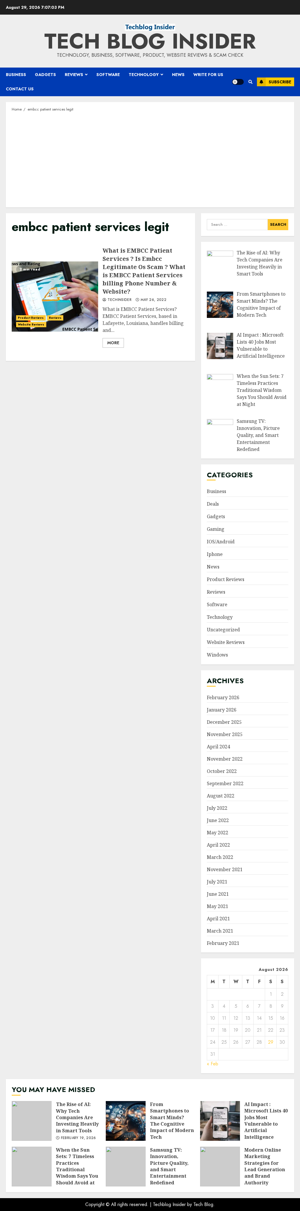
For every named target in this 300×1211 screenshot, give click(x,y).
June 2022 (218, 820)
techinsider (119, 300)
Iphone (215, 554)
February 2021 (223, 943)
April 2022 (218, 845)
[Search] (250, 81)
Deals (213, 504)
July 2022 (217, 808)
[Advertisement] (150, 159)
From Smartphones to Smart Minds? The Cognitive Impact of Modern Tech (126, 1121)
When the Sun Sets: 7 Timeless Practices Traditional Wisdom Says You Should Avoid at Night (32, 1166)
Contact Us (20, 89)
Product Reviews (31, 318)
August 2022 (220, 796)
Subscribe (280, 82)
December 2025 (224, 722)
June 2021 (218, 894)
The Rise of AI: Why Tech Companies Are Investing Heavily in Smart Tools (32, 1121)
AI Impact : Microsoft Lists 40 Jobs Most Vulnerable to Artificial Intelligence (220, 1121)
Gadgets (45, 74)
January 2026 (221, 710)
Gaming (215, 529)
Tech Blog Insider (150, 41)
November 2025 (225, 734)
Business (16, 74)
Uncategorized (223, 629)
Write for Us (208, 74)
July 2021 (217, 881)
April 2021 (218, 918)
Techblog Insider (169, 1204)
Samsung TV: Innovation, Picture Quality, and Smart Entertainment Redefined (126, 1166)
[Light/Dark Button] (238, 82)
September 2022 (225, 783)
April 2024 (218, 746)
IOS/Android (221, 541)
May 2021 (217, 906)
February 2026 (223, 697)
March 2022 (220, 857)
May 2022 (217, 832)
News (178, 74)
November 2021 (225, 869)
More (113, 343)
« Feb (212, 1063)
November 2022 (225, 759)
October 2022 (222, 771)
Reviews (74, 74)
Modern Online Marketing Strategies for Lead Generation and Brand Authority (220, 1166)
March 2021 (220, 931)
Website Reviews (31, 324)
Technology (144, 74)
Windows (217, 655)
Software (108, 74)
